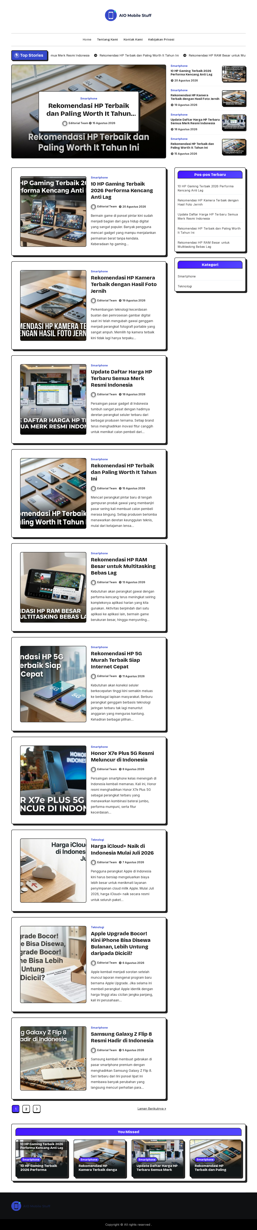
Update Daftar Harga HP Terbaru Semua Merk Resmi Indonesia (195, 121)
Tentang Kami (107, 39)
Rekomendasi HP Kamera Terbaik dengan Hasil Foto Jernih (195, 97)
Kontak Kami (133, 39)
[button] (159, 112)
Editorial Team (79, 123)
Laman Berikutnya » (152, 1108)
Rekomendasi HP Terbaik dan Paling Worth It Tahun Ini (192, 145)
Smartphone (88, 98)
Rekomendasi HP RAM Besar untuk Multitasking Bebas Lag (89, 113)
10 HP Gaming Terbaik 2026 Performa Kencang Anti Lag (191, 72)
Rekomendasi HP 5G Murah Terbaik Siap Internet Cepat (116, 660)
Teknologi (97, 839)
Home (87, 39)
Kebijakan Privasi (161, 39)
